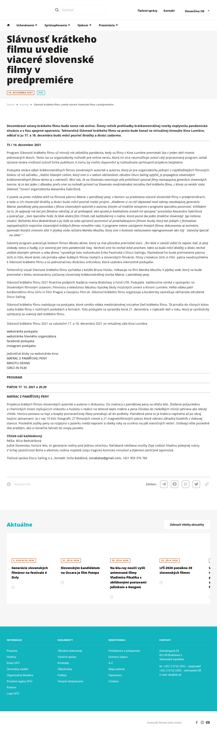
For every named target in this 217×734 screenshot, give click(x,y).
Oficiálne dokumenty (70, 650)
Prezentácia (107, 25)
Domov (11, 104)
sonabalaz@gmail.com (105, 458)
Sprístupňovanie (56, 25)
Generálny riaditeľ (17, 669)
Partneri (11, 687)
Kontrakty (63, 663)
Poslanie (12, 650)
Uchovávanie (25, 25)
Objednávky (65, 669)
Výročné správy (67, 656)
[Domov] (8, 24)
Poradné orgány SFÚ (19, 681)
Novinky (24, 104)
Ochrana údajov (118, 656)
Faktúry (62, 675)
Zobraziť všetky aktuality (187, 524)
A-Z (110, 663)
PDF (41, 92)
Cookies (113, 681)
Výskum (82, 25)
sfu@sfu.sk (174, 674)
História (11, 656)
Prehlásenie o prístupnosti (124, 650)
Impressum (115, 675)
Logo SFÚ (13, 693)
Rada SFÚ (13, 663)
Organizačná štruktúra (20, 675)
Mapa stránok (116, 669)
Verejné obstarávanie (70, 681)
